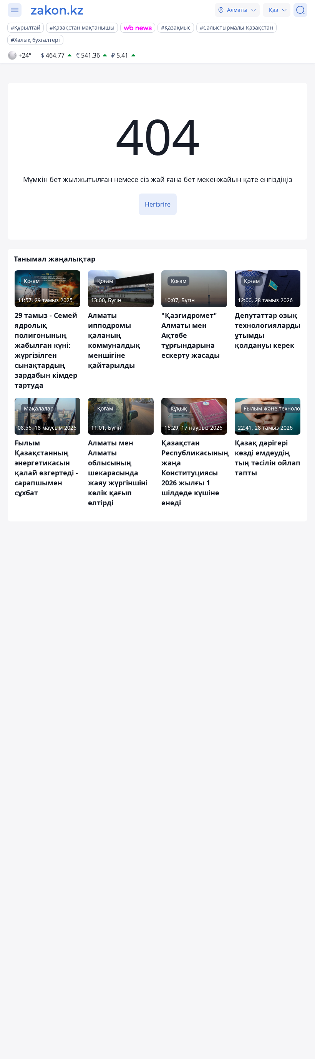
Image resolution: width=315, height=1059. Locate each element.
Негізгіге (158, 204)
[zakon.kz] (57, 10)
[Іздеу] (300, 10)
